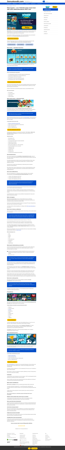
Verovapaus (45, 19)
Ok (29, 448)
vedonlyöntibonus (11, 364)
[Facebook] (9, 442)
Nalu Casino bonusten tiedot (48, 13)
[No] (63, 447)
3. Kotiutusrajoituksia (29, 44)
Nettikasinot (27, 3)
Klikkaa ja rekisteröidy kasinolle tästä (14, 123)
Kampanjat (45, 31)
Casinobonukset (21, 3)
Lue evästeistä (34, 448)
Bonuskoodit (8, 3)
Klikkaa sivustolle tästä (12, 355)
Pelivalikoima (46, 27)
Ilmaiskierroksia (33, 3)
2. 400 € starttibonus (20, 44)
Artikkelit (33, 444)
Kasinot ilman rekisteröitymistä (36, 440)
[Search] (44, 1)
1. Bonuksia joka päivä (11, 44)
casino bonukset (26, 117)
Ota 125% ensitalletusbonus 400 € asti (14, 129)
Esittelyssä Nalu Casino (47, 11)
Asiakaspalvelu (46, 25)
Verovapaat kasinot (34, 439)
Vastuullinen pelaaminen (48, 439)
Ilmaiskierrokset (46, 15)
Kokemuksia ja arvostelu (47, 23)
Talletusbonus (15, 3)
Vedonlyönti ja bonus (47, 29)
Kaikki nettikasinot (34, 443)
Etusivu (8, 5)
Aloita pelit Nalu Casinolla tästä (13, 38)
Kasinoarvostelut (47, 440)
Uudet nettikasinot (34, 442)
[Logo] (15, 1)
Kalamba (9, 309)
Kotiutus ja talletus (46, 21)
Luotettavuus (46, 33)
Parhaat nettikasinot (35, 441)
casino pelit (12, 322)
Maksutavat (39, 3)
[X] (7, 442)
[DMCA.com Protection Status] (14, 440)
